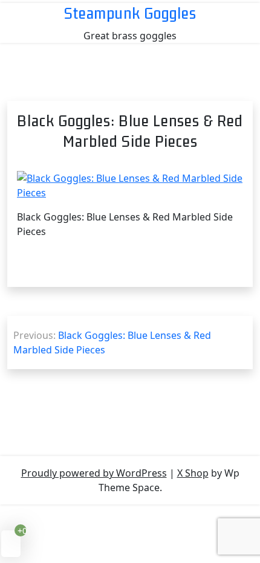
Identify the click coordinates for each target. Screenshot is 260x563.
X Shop (193, 473)
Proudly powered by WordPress (94, 473)
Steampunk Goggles (130, 13)
